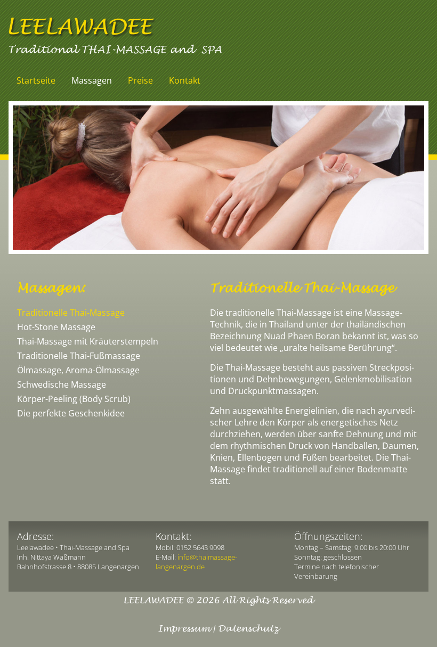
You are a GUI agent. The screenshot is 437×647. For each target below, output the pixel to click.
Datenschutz (248, 629)
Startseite (36, 80)
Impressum (184, 629)
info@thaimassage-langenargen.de (196, 561)
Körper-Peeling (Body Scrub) (74, 399)
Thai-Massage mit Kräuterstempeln (87, 341)
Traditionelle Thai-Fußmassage (78, 356)
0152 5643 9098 (200, 547)
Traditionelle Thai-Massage (71, 312)
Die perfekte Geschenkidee (71, 413)
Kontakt (184, 80)
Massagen (91, 80)
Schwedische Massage (61, 384)
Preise (140, 80)
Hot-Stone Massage (56, 327)
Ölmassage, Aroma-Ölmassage (78, 370)
